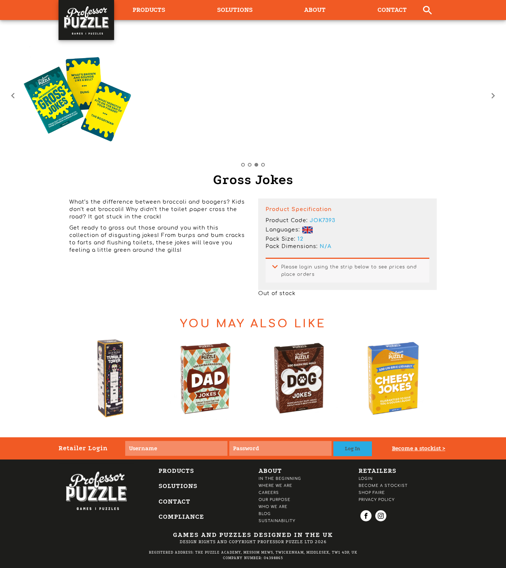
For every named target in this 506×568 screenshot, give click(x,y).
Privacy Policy (377, 500)
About (315, 9)
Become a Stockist (383, 486)
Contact (392, 9)
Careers (269, 493)
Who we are (273, 507)
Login (366, 479)
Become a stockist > (418, 448)
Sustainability (277, 521)
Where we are (275, 486)
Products (176, 470)
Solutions (235, 9)
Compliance (181, 516)
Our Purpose (274, 500)
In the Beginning (280, 479)
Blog (265, 514)
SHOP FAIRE (372, 493)
